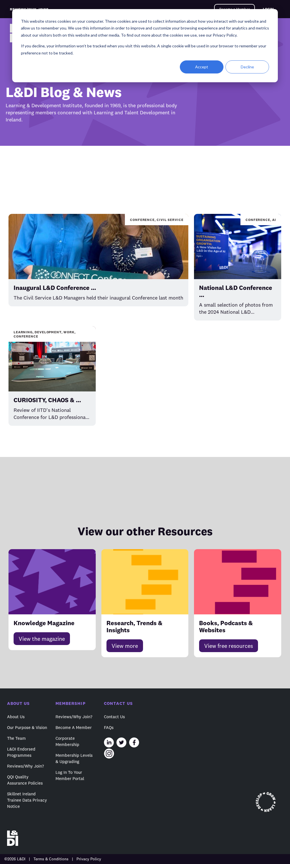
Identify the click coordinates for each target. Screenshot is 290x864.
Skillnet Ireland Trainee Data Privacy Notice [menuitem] (27, 800)
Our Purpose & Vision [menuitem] (27, 727)
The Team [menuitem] (16, 738)
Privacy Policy (88, 858)
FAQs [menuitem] (109, 727)
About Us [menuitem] (16, 716)
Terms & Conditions (51, 858)
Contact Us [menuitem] (114, 716)
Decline (247, 66)
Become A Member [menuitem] (74, 727)
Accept (201, 66)
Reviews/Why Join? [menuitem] (25, 766)
